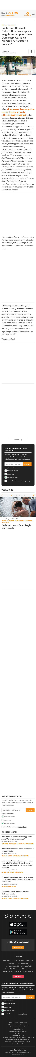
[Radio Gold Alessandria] (10, 13)
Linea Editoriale (18, 1029)
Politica (4, 25)
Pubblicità (29, 960)
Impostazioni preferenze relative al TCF (18, 1040)
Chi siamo (6, 960)
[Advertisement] (18, 213)
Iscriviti (27, 464)
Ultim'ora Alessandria (11, 966)
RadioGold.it (23, 1049)
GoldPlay (5, 844)
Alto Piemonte (19, 521)
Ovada (10, 856)
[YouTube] (16, 916)
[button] (34, 495)
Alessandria (12, 25)
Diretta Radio (7, 972)
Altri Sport (5, 872)
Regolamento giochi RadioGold (18, 1031)
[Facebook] (6, 916)
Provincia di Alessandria (25, 844)
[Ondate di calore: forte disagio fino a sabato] (18, 507)
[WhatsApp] (30, 916)
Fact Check (18, 1033)
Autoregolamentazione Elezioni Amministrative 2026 (18, 1038)
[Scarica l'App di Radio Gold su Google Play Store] (18, 932)
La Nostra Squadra (18, 960)
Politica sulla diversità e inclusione (18, 1025)
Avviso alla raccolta (18, 1044)
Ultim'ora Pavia (26, 966)
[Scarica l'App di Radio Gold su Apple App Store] (18, 924)
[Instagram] (20, 916)
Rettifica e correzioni (18, 1035)
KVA (23, 1054)
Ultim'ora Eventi (27, 969)
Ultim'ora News (22, 963)
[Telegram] (25, 916)
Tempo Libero (12, 844)
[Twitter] (11, 916)
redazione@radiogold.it (25, 1052)
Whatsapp (11, 963)
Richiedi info (18, 947)
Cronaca (4, 521)
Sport (12, 872)
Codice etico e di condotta (18, 1027)
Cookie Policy (23, 1023)
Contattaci (18, 976)
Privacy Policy (26, 481)
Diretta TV (17, 972)
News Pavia (10, 474)
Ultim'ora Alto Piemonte (11, 969)
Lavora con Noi (28, 972)
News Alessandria (12, 471)
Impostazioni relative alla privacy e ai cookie (18, 1042)
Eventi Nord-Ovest (12, 478)
